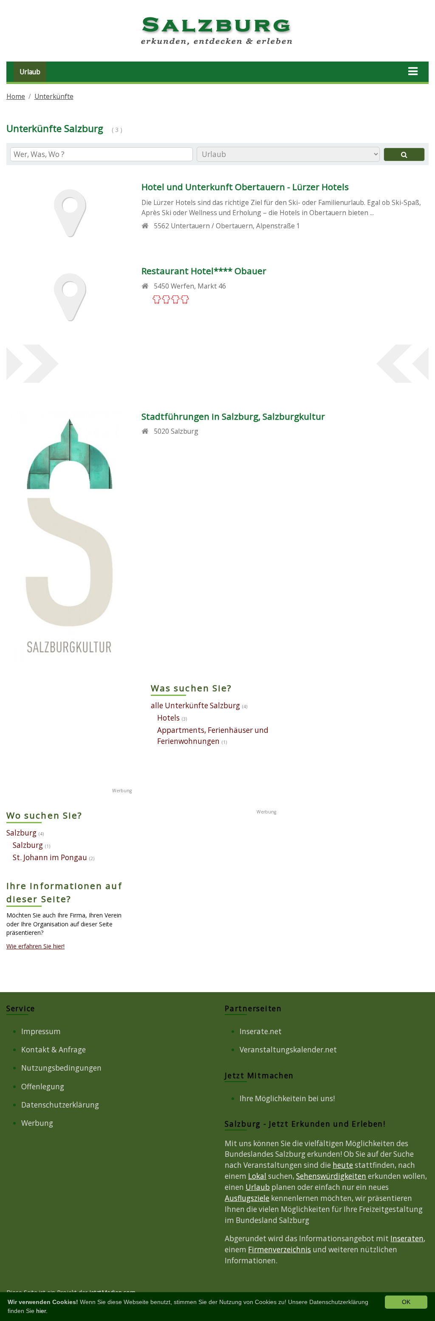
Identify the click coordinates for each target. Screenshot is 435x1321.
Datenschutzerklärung (60, 1105)
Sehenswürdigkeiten (331, 1176)
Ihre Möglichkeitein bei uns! (287, 1098)
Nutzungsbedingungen (61, 1068)
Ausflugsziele (247, 1198)
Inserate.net (261, 1031)
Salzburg (21, 833)
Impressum (41, 1031)
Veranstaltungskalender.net (288, 1050)
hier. (42, 1310)
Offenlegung (42, 1086)
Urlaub (30, 71)
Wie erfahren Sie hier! (35, 946)
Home (15, 96)
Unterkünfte (53, 96)
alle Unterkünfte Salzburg (195, 705)
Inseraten (407, 1238)
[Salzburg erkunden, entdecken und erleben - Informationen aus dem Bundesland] (217, 46)
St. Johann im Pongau (50, 857)
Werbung (37, 1123)
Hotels (168, 718)
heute (343, 1165)
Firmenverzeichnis (279, 1249)
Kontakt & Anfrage (53, 1050)
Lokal (257, 1176)
